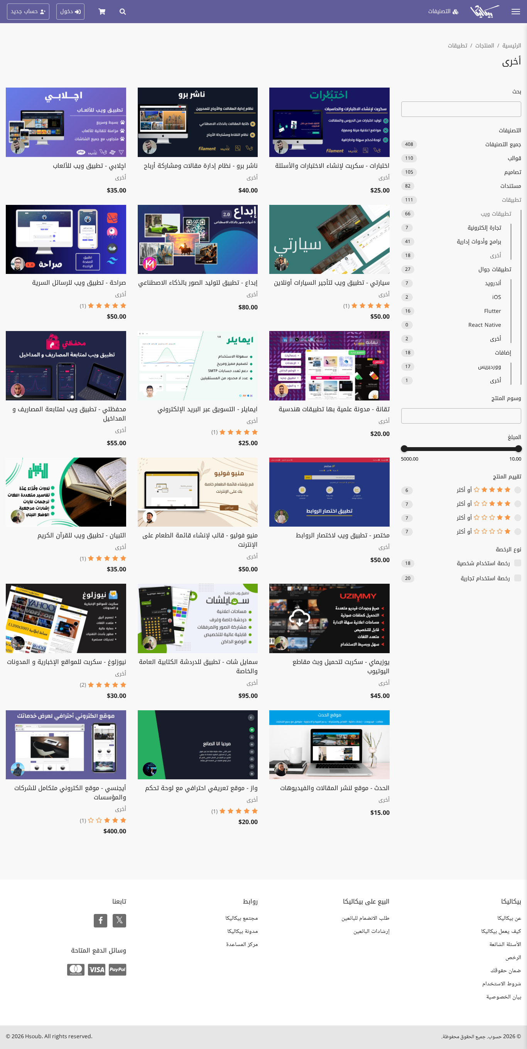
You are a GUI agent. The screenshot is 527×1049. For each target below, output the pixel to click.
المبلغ (514, 437)
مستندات (463, 186)
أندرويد (453, 283)
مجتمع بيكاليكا (241, 918)
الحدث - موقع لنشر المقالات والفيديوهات (335, 788)
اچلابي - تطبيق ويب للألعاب (89, 166)
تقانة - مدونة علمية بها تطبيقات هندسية (334, 409)
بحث (516, 92)
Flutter (453, 311)
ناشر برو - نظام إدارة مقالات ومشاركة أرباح (201, 166)
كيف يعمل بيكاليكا (501, 931)
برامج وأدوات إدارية (453, 242)
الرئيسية (511, 46)
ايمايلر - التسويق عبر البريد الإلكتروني (207, 409)
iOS (453, 297)
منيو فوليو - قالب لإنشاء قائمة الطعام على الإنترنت (200, 540)
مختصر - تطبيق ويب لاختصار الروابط (343, 535)
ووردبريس (453, 367)
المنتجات (484, 46)
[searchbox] (514, 416)
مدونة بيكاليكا (242, 931)
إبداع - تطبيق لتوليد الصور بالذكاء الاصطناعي (198, 283)
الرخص (513, 958)
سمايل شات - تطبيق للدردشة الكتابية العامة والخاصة (198, 666)
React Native (453, 325)
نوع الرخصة (508, 550)
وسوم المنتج (506, 398)
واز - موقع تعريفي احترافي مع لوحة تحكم (201, 788)
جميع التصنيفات (463, 144)
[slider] (518, 448)
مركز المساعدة (242, 944)
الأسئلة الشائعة (505, 944)
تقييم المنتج (507, 477)
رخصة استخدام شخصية (483, 563)
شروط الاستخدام (501, 984)
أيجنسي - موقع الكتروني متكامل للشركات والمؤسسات (70, 792)
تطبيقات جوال (458, 269)
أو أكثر (465, 490)
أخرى (453, 256)
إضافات (458, 353)
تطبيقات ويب (458, 214)
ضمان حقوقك (505, 971)
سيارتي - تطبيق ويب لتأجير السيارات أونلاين (332, 283)
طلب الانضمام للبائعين (365, 918)
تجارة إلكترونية (453, 228)
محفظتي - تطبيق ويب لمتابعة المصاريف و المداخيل (69, 413)
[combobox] (461, 416)
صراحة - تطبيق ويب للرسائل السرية (79, 283)
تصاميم (463, 172)
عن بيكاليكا (509, 918)
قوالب (463, 158)
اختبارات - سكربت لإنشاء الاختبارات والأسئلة (332, 166)
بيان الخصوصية (503, 997)
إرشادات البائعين (371, 931)
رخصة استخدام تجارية (485, 578)
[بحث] (122, 11)
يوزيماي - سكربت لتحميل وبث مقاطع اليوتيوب (341, 666)
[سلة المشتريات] (101, 11)
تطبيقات (457, 46)
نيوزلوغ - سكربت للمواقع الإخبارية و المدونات (66, 662)
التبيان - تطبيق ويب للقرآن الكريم (81, 535)
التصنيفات (510, 131)
